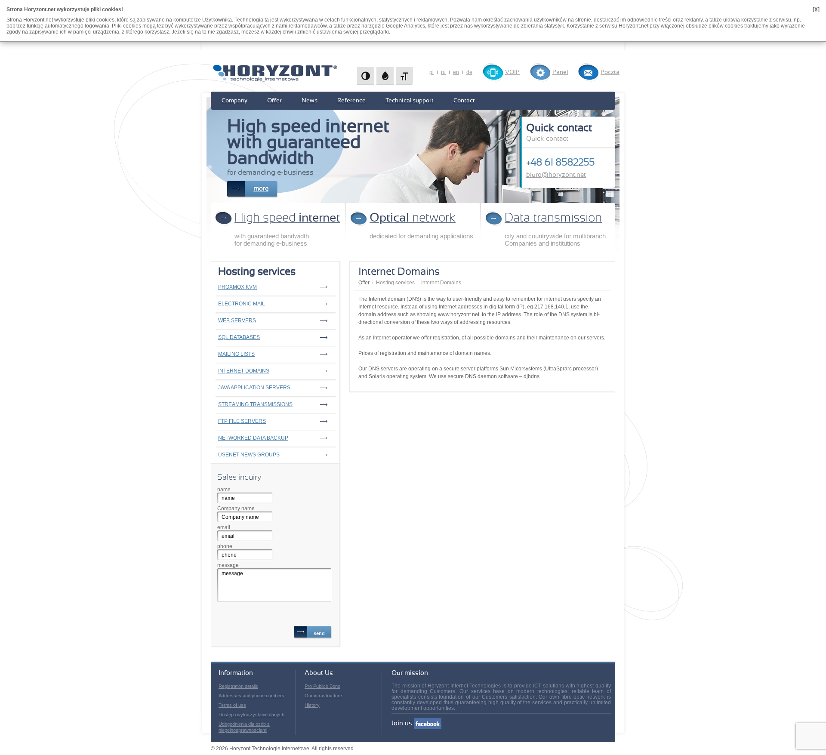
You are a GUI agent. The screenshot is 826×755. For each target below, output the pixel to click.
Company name (236, 508)
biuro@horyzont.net (556, 175)
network (413, 218)
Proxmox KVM (237, 287)
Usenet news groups (249, 455)
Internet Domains (243, 371)
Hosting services (395, 283)
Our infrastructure (323, 695)
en (456, 72)
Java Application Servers (254, 388)
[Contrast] (365, 76)
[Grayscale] (385, 76)
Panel (560, 72)
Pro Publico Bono (322, 686)
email (223, 527)
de (469, 72)
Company (234, 101)
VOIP (512, 72)
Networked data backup (253, 438)
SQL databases (239, 337)
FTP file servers (242, 421)
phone (224, 546)
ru (443, 72)
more (260, 188)
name (224, 490)
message (228, 565)
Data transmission (553, 218)
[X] (816, 9)
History (312, 705)
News (309, 101)
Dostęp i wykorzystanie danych (251, 714)
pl (431, 72)
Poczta (610, 72)
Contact (464, 101)
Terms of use (232, 705)
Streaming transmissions (255, 404)
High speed (287, 218)
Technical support (409, 101)
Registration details (238, 686)
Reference (351, 101)
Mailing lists (236, 354)
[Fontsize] (404, 76)
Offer (274, 101)
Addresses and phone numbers (251, 695)
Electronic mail (241, 304)
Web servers (237, 320)
